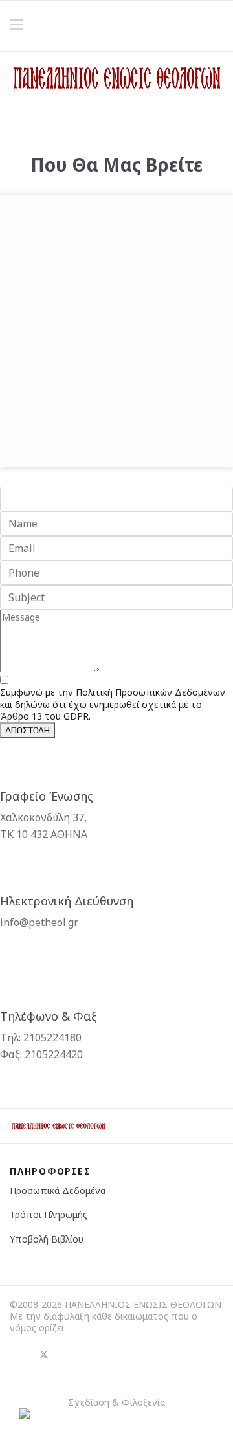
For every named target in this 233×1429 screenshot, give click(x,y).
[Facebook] (20, 1354)
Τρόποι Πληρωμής (48, 1214)
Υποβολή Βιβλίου (46, 1239)
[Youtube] (67, 1354)
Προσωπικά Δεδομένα (57, 1190)
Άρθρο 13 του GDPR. (45, 716)
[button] (219, 25)
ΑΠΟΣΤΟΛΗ (27, 730)
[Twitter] (44, 1354)
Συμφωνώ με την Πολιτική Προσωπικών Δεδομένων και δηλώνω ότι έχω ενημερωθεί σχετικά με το (112, 704)
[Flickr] (90, 1354)
